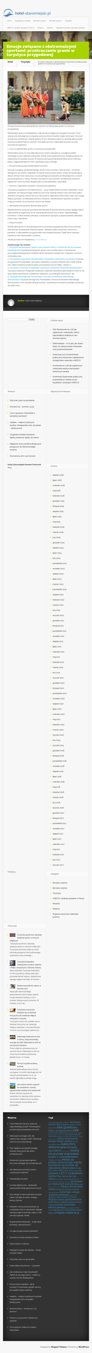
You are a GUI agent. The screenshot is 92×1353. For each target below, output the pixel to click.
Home (9, 21)
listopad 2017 (58, 818)
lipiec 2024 (57, 553)
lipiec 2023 (57, 579)
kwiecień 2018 (58, 792)
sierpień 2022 (58, 595)
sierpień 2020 (58, 704)
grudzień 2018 (58, 751)
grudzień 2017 (58, 813)
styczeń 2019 (58, 745)
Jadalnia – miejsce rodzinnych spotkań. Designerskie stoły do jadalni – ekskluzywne (25, 425)
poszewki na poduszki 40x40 (67, 1179)
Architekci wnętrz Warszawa (64, 1123)
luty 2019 (56, 740)
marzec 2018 (58, 797)
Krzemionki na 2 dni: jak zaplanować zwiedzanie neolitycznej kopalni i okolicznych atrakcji (67, 369)
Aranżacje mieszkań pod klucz (58, 1122)
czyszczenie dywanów (57, 1133)
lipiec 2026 (57, 480)
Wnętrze (41, 28)
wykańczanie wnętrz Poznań (62, 1197)
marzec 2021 (58, 667)
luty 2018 (56, 803)
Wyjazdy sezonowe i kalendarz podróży (70, 28)
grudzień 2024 (59, 543)
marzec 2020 (58, 730)
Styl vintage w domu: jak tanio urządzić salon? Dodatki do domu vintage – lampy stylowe (26, 1197)
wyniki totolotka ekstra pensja (61, 1206)
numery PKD (57, 1170)
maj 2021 (56, 657)
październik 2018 (59, 761)
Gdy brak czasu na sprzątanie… (22, 400)
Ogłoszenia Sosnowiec (73, 1171)
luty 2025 (56, 537)
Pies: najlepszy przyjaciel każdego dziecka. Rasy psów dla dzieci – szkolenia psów (24, 1151)
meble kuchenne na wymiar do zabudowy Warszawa (65, 1165)
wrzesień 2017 (58, 829)
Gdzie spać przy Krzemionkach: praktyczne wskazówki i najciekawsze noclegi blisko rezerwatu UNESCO (68, 357)
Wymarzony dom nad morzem (23, 456)
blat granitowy (67, 1127)
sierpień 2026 (58, 475)
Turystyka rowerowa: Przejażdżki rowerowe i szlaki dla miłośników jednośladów (45, 268)
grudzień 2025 (58, 501)
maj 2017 (56, 849)
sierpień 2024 (58, 548)
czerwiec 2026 (59, 485)
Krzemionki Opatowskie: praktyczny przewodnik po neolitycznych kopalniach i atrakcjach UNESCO (67, 380)
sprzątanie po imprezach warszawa (65, 1182)
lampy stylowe (66, 1151)
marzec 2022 (58, 605)
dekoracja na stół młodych (75, 1133)
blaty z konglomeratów (60, 1130)
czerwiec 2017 (58, 844)
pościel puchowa (53, 1182)
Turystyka (68, 21)
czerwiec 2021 (58, 652)
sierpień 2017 (58, 834)
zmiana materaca (66, 1213)
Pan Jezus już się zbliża (62, 1177)
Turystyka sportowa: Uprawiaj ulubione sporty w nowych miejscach (26, 938)
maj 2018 (56, 787)
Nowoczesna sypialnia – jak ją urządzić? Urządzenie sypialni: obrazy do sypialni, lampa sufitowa (25, 1287)
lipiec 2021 (57, 647)
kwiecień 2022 (58, 600)
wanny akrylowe (54, 1192)
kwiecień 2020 (58, 725)
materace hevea (55, 1160)
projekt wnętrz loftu (64, 1182)
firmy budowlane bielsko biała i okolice (63, 1140)
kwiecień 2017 (58, 855)
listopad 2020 (58, 688)
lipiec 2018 (57, 777)
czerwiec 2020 (59, 714)
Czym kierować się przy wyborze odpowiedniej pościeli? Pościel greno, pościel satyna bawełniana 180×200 (25, 1127)
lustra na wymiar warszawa (63, 1152)
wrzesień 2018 (58, 766)
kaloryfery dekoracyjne (62, 1145)
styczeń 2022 (58, 615)
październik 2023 (60, 563)
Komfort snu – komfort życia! (22, 407)
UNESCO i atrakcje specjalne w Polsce (20, 28)
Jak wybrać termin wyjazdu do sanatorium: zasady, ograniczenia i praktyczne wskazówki (25, 1087)
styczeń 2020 (58, 735)
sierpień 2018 (58, 771)
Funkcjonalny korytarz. (19, 1179)
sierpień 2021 (58, 641)
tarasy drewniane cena (65, 1188)
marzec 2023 (58, 584)
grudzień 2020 (59, 683)
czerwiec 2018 (59, 782)
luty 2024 (56, 558)
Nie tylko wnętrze (40, 21)
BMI (76, 1130)
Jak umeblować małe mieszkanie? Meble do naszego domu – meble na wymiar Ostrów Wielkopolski (25, 1275)
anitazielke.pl (41, 239)
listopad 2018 (58, 756)
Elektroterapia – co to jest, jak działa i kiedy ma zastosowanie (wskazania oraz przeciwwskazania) (68, 346)
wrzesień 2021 (58, 636)
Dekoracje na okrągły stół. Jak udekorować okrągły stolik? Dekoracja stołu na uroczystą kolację (25, 1139)
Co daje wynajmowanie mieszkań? (24, 1231)
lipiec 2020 (57, 709)
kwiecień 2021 (58, 662)
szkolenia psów (56, 1187)
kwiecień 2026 (58, 496)
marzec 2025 (58, 532)
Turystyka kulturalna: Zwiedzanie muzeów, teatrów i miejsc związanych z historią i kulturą (26, 965)
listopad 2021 (58, 626)
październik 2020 (60, 693)
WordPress (84, 1347)
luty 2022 (56, 610)
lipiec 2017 (57, 839)
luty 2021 (56, 673)
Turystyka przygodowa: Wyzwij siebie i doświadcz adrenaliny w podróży (42, 259)
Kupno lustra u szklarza (19, 1244)
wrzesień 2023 (59, 569)
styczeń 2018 (58, 808)
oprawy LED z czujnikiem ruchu (65, 1174)
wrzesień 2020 (59, 699)
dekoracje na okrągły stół (64, 1136)
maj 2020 (56, 719)
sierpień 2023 (58, 574)
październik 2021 (59, 631)
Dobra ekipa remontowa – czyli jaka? (25, 1266)
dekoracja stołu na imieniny (56, 1134)
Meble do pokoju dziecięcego (61, 1161)
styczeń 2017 (58, 865)
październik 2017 (59, 823)
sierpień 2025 (58, 511)
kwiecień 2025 (58, 527)
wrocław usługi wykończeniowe (63, 1193)
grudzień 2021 (58, 621)
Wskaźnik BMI (73, 1195)
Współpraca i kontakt (22, 21)
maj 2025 (56, 522)
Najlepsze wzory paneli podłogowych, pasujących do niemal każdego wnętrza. (26, 447)
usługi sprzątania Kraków (67, 1189)
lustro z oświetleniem (63, 1156)
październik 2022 (60, 589)
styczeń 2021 (58, 678)
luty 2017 (56, 860)
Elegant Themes (59, 1347)
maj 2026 (56, 491)
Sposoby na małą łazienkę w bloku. (24, 1237)
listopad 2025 (58, 506)
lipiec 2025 (57, 517)
